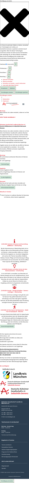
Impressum (6, 101)
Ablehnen (12, 88)
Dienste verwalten (7, 81)
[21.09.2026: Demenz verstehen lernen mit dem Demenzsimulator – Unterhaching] (14, 266)
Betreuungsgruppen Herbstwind (10, 456)
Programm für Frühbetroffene (9, 452)
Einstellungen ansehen (7, 92)
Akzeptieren (4, 88)
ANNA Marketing (17, 476)
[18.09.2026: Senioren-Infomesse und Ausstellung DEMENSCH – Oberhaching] (14, 241)
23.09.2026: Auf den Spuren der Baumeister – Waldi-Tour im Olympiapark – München (14, 310)
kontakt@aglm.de (10, 417)
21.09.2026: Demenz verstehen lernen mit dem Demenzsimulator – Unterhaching (14, 270)
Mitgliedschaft (5, 466)
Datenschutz (6, 99)
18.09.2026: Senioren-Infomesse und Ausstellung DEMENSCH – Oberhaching (14, 244)
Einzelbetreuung (6, 454)
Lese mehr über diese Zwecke (10, 85)
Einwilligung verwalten (7, 481)
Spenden (4, 468)
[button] (14, 23)
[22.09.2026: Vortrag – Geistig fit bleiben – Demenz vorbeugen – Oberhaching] (14, 287)
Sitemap (22, 472)
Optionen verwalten (8, 79)
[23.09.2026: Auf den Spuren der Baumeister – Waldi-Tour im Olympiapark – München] (14, 307)
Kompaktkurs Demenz (7, 447)
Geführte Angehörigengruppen (9, 449)
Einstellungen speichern (21, 92)
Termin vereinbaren (6, 444)
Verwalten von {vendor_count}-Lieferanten (14, 83)
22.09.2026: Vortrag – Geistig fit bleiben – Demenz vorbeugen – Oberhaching (14, 291)
